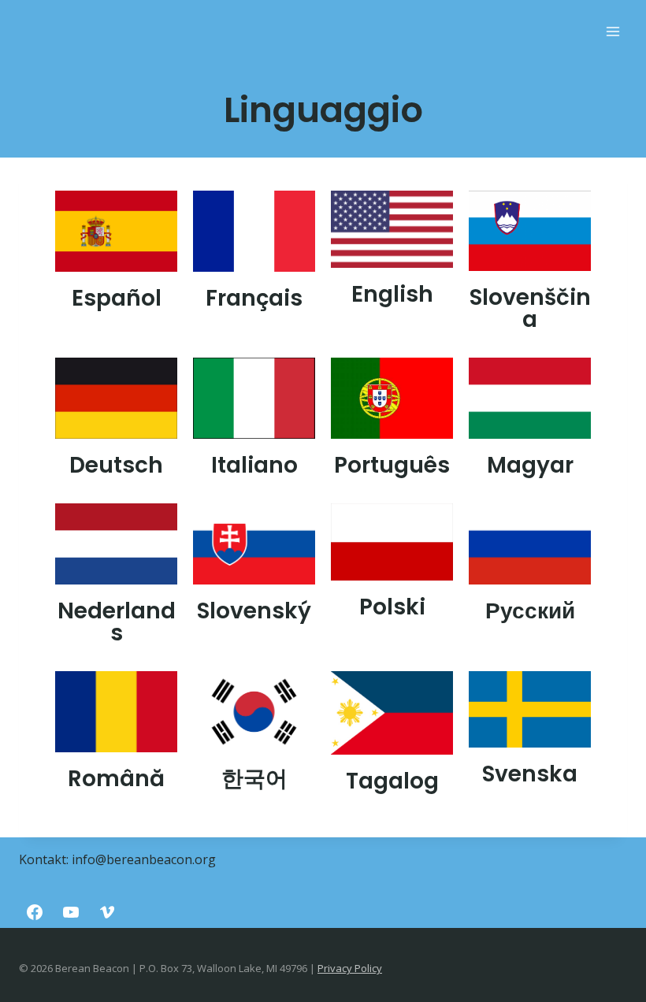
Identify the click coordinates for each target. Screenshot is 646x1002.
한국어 (254, 778)
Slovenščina (530, 308)
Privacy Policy (349, 968)
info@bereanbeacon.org (144, 859)
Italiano (254, 465)
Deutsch (116, 465)
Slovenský (254, 611)
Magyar (530, 465)
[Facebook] (34, 912)
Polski (392, 607)
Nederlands (117, 622)
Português (392, 465)
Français (254, 298)
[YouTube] (71, 912)
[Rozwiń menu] (612, 31)
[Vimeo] (107, 912)
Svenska (529, 774)
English (392, 294)
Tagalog (392, 781)
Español (117, 298)
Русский (530, 611)
